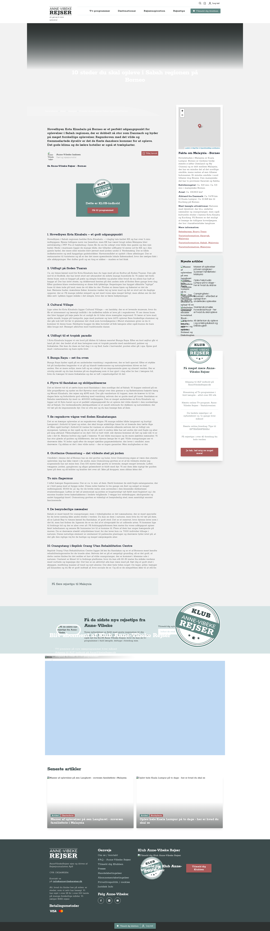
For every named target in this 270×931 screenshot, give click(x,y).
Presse (102, 868)
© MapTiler (194, 148)
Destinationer (51, 111)
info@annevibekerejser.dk (67, 881)
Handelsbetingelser (110, 873)
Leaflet (187, 148)
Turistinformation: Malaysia (194, 246)
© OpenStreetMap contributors (209, 148)
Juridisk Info (105, 886)
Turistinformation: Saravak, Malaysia (194, 237)
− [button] (182, 115)
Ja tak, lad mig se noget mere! (199, 452)
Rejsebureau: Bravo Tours (192, 231)
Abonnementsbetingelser (113, 877)
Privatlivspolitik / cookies (114, 882)
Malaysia (72, 111)
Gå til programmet (102, 210)
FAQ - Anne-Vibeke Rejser (114, 859)
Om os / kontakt (108, 855)
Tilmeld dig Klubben (110, 864)
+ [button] (182, 111)
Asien (63, 111)
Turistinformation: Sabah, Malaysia (198, 242)
